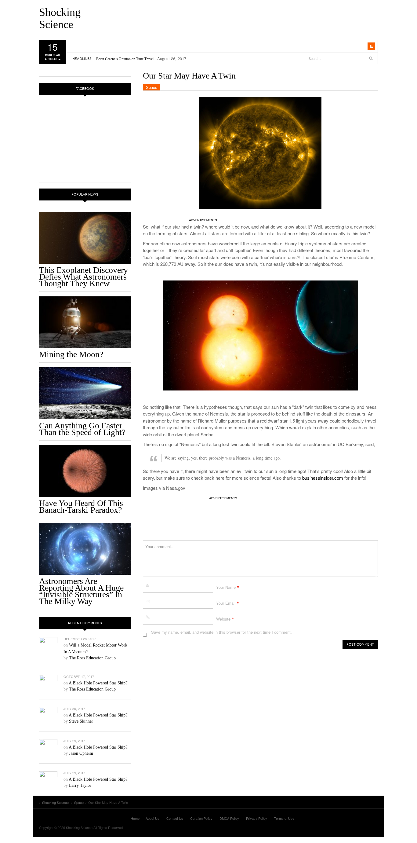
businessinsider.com (322, 478)
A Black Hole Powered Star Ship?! (99, 683)
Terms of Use (284, 818)
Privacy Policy (256, 818)
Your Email (225, 603)
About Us (152, 818)
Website (223, 619)
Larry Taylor (80, 785)
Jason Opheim (81, 753)
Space (151, 87)
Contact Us (174, 818)
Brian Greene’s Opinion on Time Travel (125, 59)
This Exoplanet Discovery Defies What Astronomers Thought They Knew (83, 276)
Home (135, 818)
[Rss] (371, 46)
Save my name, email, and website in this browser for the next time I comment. (221, 632)
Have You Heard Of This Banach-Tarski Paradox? (81, 506)
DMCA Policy (229, 818)
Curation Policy (201, 818)
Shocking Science (60, 18)
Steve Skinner (81, 721)
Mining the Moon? (71, 354)
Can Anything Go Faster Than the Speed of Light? (82, 429)
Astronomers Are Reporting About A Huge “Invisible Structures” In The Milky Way (81, 591)
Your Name (226, 587)
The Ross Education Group (92, 658)
